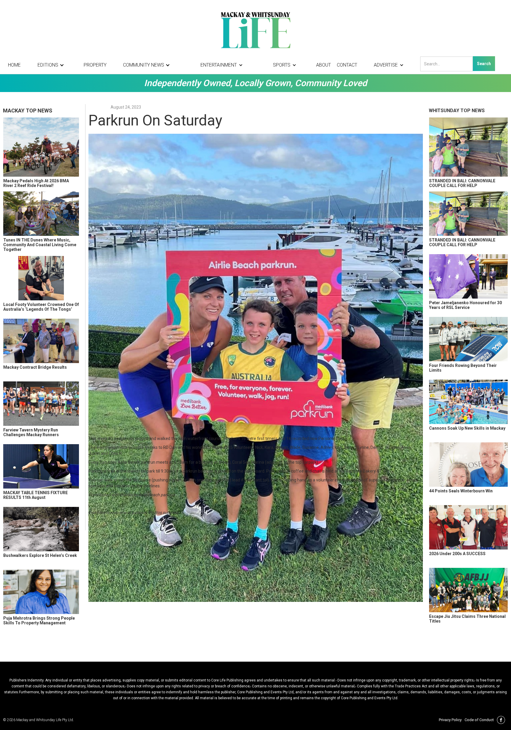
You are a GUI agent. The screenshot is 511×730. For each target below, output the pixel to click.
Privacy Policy (450, 720)
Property (95, 65)
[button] (52, 65)
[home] (255, 29)
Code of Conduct (479, 720)
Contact (347, 65)
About (323, 65)
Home (14, 65)
